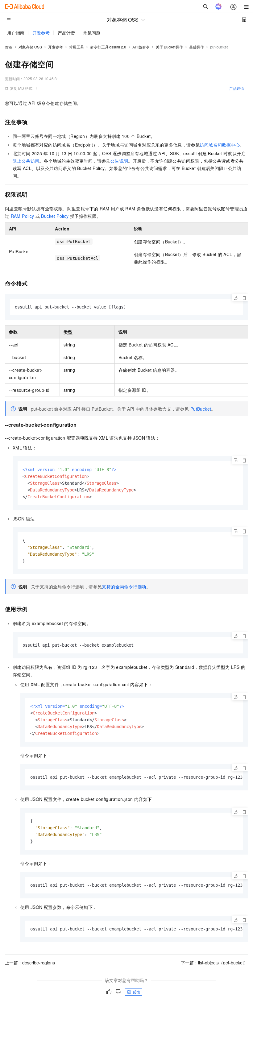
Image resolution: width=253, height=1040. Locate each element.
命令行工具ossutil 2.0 (108, 46)
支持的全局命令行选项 (124, 586)
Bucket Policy (54, 216)
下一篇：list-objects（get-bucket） (214, 962)
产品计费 (66, 33)
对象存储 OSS (30, 46)
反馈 (136, 991)
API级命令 (141, 46)
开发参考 (41, 33)
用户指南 (15, 33)
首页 (8, 47)
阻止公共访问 (26, 161)
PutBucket (200, 409)
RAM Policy (22, 216)
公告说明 (119, 161)
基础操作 (196, 46)
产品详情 (236, 88)
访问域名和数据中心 (220, 145)
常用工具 (76, 46)
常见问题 (91, 33)
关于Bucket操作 (169, 46)
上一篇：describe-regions (30, 962)
